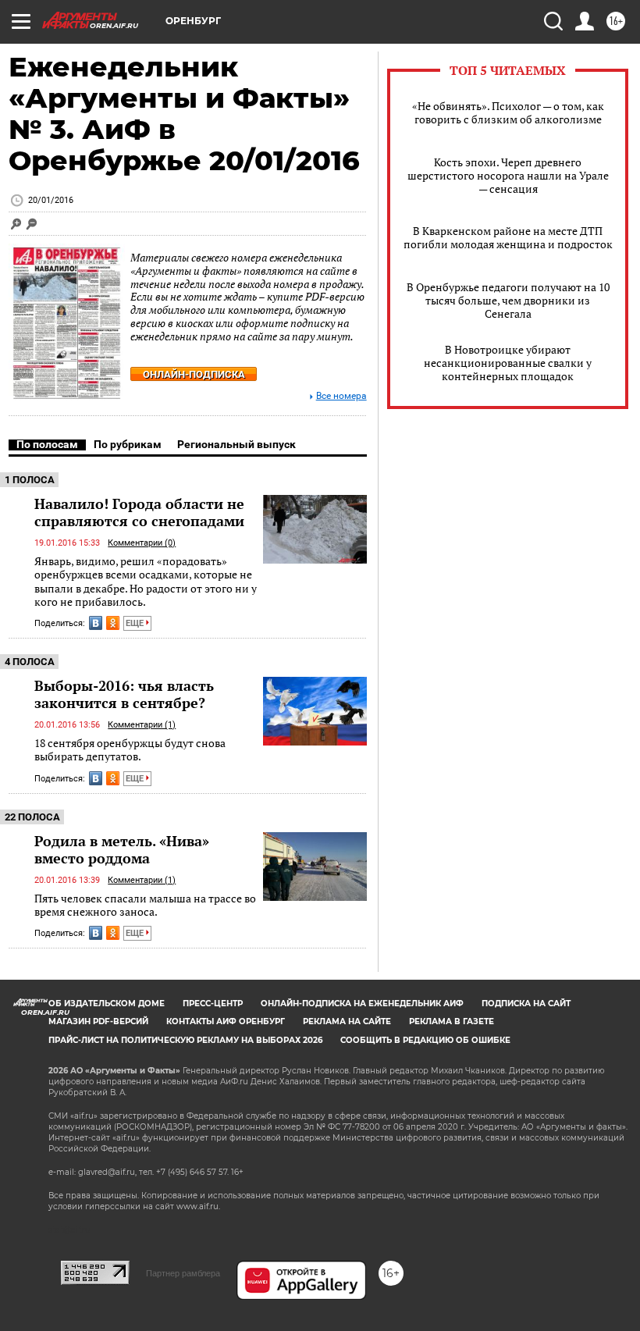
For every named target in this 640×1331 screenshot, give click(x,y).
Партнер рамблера (183, 1273)
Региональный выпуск (236, 444)
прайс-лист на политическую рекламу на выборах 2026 (185, 1040)
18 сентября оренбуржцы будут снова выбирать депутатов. (130, 749)
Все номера (341, 396)
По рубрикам (128, 444)
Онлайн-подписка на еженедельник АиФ (362, 1003)
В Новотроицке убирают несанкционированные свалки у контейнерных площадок (508, 363)
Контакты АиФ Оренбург (225, 1021)
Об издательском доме (106, 1003)
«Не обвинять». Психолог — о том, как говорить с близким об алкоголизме (508, 112)
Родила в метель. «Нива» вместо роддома (121, 849)
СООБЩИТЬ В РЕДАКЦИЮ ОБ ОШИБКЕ (425, 1040)
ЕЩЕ (136, 623)
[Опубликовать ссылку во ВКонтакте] (95, 623)
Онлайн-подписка (194, 374)
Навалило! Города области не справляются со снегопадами (139, 512)
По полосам (47, 444)
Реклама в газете (451, 1021)
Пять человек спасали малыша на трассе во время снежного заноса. (145, 905)
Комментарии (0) (142, 543)
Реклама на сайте (347, 1021)
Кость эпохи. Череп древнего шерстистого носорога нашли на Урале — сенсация (508, 175)
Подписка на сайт (526, 1003)
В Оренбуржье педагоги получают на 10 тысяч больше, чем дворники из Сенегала (508, 300)
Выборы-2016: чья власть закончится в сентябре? (124, 694)
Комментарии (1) (142, 725)
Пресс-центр (213, 1003)
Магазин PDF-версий (98, 1021)
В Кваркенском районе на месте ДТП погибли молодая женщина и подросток (508, 237)
